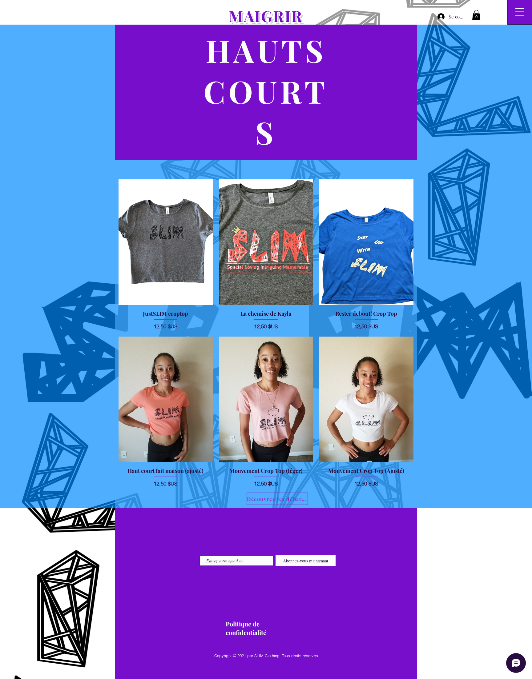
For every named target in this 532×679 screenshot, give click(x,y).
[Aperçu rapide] (166, 242)
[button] (476, 15)
